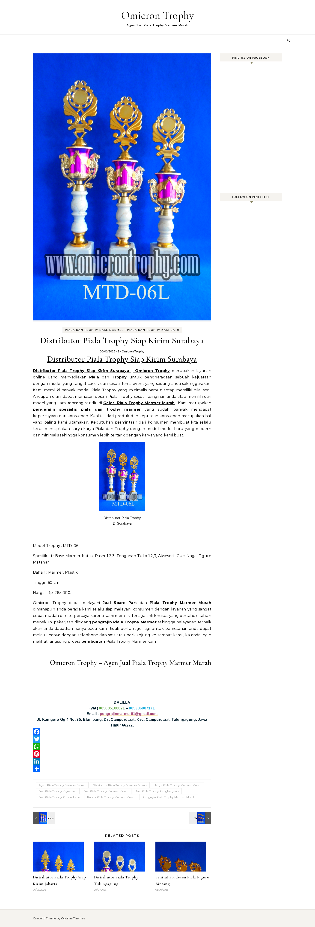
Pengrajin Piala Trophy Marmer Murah (169, 797)
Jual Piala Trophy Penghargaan (157, 791)
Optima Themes (73, 918)
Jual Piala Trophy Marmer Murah (106, 791)
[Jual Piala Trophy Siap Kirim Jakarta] (200, 818)
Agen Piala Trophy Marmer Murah (62, 785)
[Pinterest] (122, 754)
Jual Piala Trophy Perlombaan (59, 797)
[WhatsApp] (122, 746)
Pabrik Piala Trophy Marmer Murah (111, 797)
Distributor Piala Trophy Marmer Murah (120, 785)
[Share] (122, 768)
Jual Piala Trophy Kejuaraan (58, 791)
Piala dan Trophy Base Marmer (94, 329)
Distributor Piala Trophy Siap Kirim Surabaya (122, 359)
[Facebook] (122, 731)
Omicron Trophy (157, 15)
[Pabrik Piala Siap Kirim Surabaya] (43, 818)
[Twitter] (122, 739)
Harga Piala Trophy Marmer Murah (177, 785)
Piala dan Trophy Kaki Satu (153, 329)
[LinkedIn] (122, 761)
